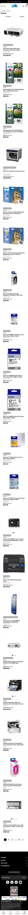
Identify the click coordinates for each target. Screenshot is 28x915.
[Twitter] (11, 882)
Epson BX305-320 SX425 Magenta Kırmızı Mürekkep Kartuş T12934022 (13, 90)
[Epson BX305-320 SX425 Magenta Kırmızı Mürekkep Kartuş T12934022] (14, 73)
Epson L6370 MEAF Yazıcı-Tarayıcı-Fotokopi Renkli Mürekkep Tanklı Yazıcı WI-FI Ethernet (13, 539)
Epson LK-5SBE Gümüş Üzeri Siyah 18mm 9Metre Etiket (13, 417)
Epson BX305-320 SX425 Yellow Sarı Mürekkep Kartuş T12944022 (13, 131)
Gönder (23, 877)
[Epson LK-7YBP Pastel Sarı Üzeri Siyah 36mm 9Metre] (14, 441)
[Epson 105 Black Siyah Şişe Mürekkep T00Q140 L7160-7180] (14, 277)
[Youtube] (20, 882)
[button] (13, 532)
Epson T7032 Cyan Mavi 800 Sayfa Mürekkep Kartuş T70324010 (13, 212)
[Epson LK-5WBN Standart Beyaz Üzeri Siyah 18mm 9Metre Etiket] (14, 359)
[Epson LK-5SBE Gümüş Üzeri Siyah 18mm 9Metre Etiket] (14, 400)
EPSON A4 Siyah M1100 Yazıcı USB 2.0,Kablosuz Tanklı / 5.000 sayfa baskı (13, 825)
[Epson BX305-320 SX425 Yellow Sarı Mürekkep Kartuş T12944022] (14, 114)
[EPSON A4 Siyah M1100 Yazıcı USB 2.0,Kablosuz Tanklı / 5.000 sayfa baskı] (14, 809)
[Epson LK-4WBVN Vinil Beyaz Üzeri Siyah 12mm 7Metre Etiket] (14, 318)
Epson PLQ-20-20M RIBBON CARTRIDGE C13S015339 (11, 621)
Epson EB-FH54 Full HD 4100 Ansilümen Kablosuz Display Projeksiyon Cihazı (11, 49)
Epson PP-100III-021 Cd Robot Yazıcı (14, 171)
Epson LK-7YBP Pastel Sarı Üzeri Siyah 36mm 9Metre (13, 458)
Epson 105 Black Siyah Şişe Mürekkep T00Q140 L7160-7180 (12, 294)
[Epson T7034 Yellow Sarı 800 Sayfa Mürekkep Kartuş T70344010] (14, 236)
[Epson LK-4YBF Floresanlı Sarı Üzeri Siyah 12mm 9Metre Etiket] (14, 482)
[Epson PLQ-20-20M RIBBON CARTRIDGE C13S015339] (14, 604)
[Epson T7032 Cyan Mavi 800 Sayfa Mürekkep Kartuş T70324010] (14, 195)
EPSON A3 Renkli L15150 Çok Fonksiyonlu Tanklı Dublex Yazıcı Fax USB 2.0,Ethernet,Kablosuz (13, 703)
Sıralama (22, 16)
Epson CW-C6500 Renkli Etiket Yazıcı (12, 580)
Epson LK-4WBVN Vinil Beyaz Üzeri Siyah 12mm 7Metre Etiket (13, 335)
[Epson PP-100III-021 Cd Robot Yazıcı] (14, 155)
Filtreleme (8, 16)
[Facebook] (7, 882)
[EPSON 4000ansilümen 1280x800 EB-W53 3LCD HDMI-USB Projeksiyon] (14, 645)
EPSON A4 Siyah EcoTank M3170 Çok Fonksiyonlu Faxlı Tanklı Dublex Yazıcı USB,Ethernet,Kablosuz (13, 744)
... (15, 839)
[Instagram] (16, 882)
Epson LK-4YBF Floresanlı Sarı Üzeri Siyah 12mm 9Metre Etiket (14, 498)
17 (19, 839)
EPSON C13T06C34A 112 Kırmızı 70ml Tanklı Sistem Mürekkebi (12, 785)
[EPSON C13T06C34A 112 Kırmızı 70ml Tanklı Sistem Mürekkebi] (14, 768)
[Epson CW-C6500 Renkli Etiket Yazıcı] (14, 563)
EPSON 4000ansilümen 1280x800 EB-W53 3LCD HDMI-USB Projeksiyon (13, 662)
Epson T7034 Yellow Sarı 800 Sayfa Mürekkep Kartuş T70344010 (13, 253)
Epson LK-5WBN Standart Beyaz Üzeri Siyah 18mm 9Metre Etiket (12, 376)
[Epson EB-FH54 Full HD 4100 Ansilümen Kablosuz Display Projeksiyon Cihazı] (14, 32)
